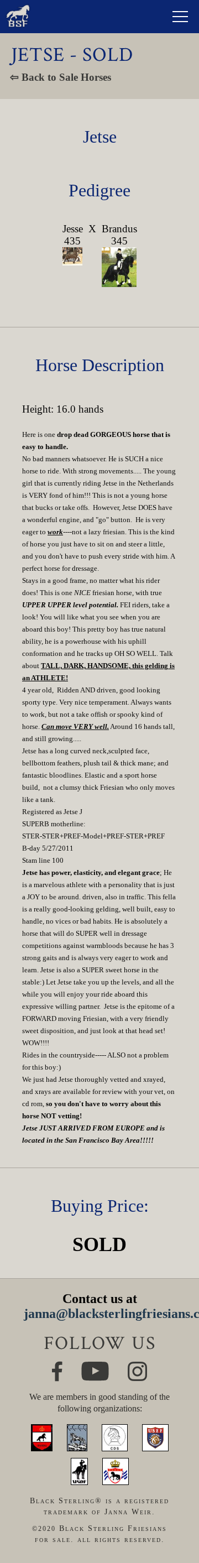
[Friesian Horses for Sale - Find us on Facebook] (57, 1366)
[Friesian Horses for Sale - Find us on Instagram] (137, 1366)
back (174, 1516)
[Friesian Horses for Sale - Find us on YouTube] (95, 1366)
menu (180, 16)
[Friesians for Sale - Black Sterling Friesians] (18, 7)
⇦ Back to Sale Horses (60, 77)
